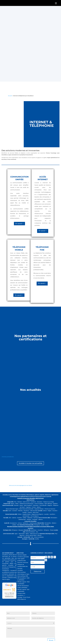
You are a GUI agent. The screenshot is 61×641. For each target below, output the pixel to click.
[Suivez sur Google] (46, 560)
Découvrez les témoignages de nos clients (20, 485)
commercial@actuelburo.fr (44, 48)
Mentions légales (22, 554)
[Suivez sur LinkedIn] (49, 557)
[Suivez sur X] (55, 557)
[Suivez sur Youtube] (52, 557)
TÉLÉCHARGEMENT (14, 66)
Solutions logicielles (6, 401)
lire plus (3, 409)
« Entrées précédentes (7, 456)
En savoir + (19, 223)
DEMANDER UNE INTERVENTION (38, 65)
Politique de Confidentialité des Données (22, 566)
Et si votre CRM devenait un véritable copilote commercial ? (21, 419)
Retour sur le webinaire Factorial (12, 439)
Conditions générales (23, 556)
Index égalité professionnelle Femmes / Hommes (22, 560)
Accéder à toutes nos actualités (30, 463)
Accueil (10, 95)
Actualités (20, 570)
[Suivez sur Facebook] (46, 557)
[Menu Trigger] (56, 3)
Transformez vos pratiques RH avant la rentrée (17, 399)
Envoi (51, 32)
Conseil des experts (6, 421)
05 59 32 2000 (25, 48)
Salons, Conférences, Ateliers (9, 441)
